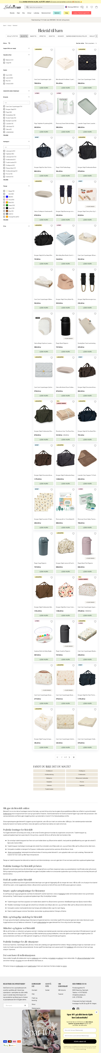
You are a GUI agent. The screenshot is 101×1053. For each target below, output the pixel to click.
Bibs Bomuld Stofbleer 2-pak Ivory (66, 79)
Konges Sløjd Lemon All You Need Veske (67, 563)
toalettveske (32, 966)
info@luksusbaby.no (79, 995)
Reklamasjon (36, 1008)
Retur (33, 1004)
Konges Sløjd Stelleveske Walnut (44, 607)
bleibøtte (62, 894)
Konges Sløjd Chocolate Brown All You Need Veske (49, 475)
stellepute (35, 958)
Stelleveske (81, 774)
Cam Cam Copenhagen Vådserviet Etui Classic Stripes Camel (52, 299)
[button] (96, 7)
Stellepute (82, 771)
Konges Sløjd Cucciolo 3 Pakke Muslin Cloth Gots (48, 519)
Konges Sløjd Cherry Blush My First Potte (68, 299)
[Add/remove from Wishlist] (52, 50)
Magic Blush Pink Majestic (85, 563)
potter (19, 960)
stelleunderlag (41, 922)
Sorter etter (80, 43)
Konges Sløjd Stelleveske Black (87, 167)
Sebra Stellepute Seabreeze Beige (44, 211)
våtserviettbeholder (83, 958)
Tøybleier (82, 785)
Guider (47, 990)
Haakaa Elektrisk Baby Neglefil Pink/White (46, 651)
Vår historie (62, 990)
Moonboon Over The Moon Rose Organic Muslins (70, 431)
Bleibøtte (49, 778)
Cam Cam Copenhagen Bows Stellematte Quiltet (70, 695)
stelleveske (19, 966)
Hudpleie (49, 782)
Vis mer (5, 135)
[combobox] (44, 7)
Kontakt (34, 990)
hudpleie (53, 958)
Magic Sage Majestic (40, 563)
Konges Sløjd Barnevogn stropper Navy (67, 211)
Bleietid (15, 25)
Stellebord (49, 771)
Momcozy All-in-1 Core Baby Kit (65, 519)
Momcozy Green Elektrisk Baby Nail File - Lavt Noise (71, 123)
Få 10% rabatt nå (80, 1041)
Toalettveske (49, 789)
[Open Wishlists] (92, 7)
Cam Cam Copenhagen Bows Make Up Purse (47, 695)
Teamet (60, 994)
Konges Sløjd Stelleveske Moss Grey (45, 431)
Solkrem (49, 785)
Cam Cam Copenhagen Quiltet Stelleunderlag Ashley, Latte (73, 739)
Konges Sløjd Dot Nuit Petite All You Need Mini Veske (49, 167)
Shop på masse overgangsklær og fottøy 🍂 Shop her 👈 (50, 1)
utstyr (65, 966)
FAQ (33, 994)
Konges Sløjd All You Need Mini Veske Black (46, 255)
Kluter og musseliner (14, 852)
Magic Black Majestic (62, 343)
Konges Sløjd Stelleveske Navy (65, 475)
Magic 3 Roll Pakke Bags (63, 167)
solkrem (60, 958)
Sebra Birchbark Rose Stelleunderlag (67, 387)
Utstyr (9, 25)
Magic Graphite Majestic (63, 651)
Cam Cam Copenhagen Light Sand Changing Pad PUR (50, 79)
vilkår (25, 992)
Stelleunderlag (49, 774)
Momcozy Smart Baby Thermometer (88, 519)
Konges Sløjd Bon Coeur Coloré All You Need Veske (71, 607)
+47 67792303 (82, 992)
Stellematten (7, 813)
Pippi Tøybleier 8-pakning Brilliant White (46, 123)
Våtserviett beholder (82, 778)
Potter (82, 782)
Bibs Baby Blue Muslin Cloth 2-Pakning (67, 255)
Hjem (4, 25)
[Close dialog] (96, 1012)
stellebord (70, 947)
